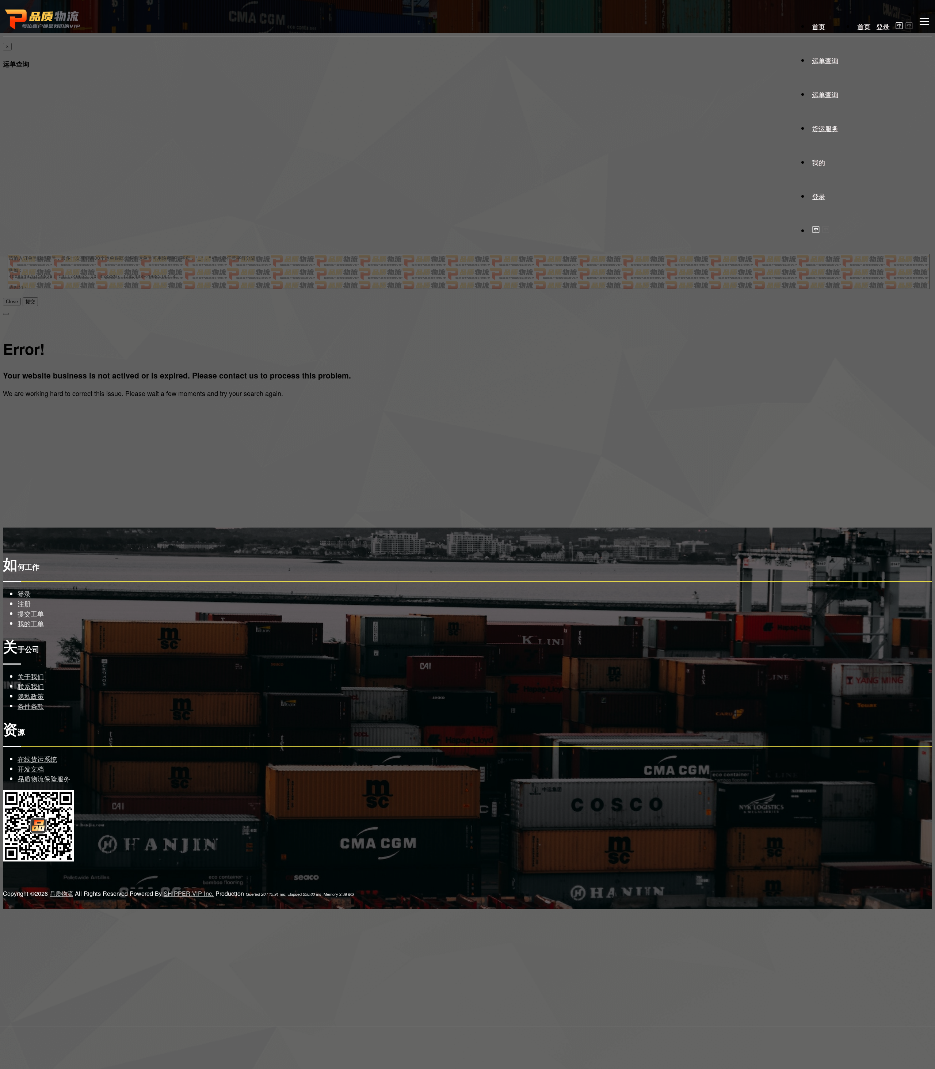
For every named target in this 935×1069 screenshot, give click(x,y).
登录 (882, 26)
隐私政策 (31, 696)
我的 (818, 162)
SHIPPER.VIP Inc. (189, 893)
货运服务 (825, 128)
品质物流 (61, 893)
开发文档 (31, 768)
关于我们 (31, 676)
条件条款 (31, 706)
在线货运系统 (37, 759)
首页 (863, 26)
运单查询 (825, 60)
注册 (24, 603)
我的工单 (31, 623)
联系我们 (31, 686)
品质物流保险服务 (44, 778)
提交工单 (31, 613)
